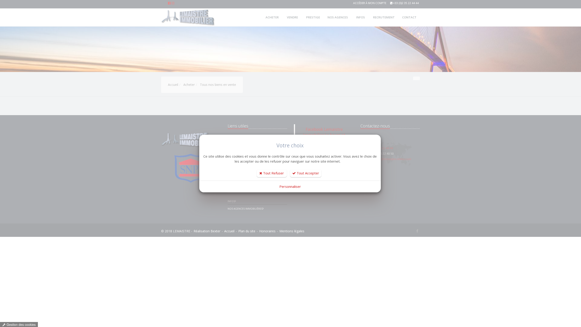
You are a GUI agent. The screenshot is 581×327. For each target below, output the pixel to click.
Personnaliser (290, 186)
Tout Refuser (273, 173)
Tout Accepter (307, 173)
